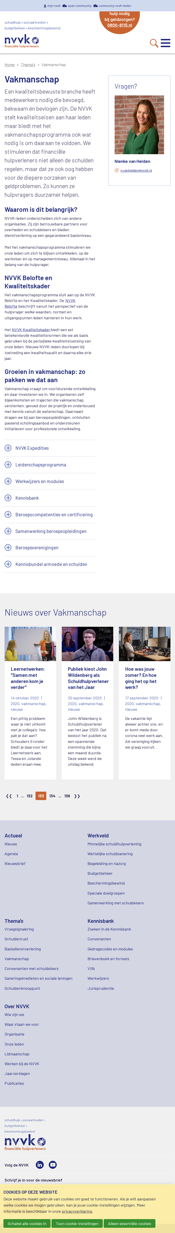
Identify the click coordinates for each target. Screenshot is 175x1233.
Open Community (80, 6)
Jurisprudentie (101, 988)
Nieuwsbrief (15, 863)
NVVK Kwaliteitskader (31, 329)
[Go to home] (22, 41)
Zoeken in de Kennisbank (109, 928)
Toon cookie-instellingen (77, 1223)
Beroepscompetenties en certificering (54, 514)
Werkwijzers (98, 978)
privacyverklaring (77, 1211)
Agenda (11, 853)
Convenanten (99, 938)
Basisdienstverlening (23, 948)
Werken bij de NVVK (22, 1063)
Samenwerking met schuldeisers (116, 902)
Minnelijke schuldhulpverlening (114, 843)
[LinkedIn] (40, 1165)
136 (67, 795)
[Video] (53, 1165)
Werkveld (98, 835)
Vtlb (91, 968)
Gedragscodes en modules (110, 948)
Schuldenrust (16, 938)
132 (30, 795)
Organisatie (14, 1033)
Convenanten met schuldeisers (32, 968)
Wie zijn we (14, 1014)
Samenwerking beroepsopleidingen (51, 531)
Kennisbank (27, 498)
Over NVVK (17, 1006)
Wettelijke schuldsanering (110, 853)
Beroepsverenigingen (37, 547)
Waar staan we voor (22, 1024)
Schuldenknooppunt (22, 988)
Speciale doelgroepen (106, 892)
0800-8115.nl (119, 25)
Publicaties (14, 1083)
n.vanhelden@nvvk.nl (136, 170)
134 (52, 795)
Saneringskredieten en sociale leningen (38, 978)
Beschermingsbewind (106, 882)
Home (10, 64)
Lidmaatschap (17, 1053)
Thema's (28, 64)
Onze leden (14, 1043)
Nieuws (11, 843)
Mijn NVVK (54, 6)
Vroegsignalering (19, 928)
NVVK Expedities (32, 448)
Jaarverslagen (17, 1073)
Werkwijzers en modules (39, 481)
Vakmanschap (17, 958)
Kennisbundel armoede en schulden (51, 564)
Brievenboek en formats (108, 958)
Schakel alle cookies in (27, 1223)
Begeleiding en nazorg (107, 863)
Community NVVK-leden (115, 6)
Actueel (13, 835)
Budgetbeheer (100, 873)
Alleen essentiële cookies (129, 1223)
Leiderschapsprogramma (40, 464)
